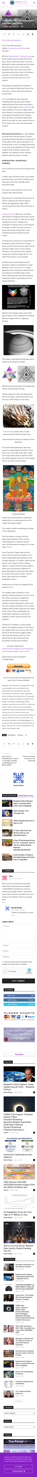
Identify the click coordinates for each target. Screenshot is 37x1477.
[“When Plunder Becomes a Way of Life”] (7, 823)
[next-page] (6, 865)
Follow (31, 1000)
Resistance (18, 17)
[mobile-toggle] (3, 3)
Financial (12, 17)
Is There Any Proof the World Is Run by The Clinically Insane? (22, 832)
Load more (19, 1401)
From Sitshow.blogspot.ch (11, 40)
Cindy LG (6, 1132)
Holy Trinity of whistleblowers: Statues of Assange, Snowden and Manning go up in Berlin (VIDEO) (10, 760)
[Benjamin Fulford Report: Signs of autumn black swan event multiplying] (7, 803)
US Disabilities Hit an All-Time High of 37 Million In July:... (18, 1213)
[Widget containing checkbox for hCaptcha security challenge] (17, 971)
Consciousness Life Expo (17, 48)
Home (3, 7)
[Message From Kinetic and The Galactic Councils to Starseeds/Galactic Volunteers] (9, 1341)
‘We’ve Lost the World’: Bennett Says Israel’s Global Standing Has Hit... (18, 1248)
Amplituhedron (18, 268)
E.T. (26, 735)
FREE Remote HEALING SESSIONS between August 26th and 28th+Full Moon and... (19, 1184)
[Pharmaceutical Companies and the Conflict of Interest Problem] (9, 1353)
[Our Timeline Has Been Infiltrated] (9, 1394)
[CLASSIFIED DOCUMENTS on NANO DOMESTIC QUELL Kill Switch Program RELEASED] (9, 1287)
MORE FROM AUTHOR (26, 795)
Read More (19, 1054)
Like (32, 995)
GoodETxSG (27, 107)
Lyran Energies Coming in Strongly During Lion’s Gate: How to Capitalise (24, 857)
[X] (9, 34)
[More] (32, 34)
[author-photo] (18, 782)
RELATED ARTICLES (9, 795)
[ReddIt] (23, 34)
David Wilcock (11, 735)
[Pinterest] (14, 34)
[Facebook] (4, 34)
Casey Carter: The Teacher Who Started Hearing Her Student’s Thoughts (25, 1297)
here (8, 547)
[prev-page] (3, 865)
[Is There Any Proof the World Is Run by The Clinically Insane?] (7, 832)
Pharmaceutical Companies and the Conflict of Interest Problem (25, 1353)
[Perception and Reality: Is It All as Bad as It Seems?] (9, 1267)
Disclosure (9, 7)
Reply (3, 902)
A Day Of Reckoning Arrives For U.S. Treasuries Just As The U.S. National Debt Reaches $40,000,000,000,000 (24, 845)
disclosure (20, 735)
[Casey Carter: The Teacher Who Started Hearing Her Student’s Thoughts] (9, 1297)
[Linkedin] (28, 34)
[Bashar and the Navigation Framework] (9, 1374)
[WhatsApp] (18, 34)
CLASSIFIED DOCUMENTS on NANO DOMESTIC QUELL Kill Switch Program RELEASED (25, 1287)
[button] (34, 3)
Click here (6, 432)
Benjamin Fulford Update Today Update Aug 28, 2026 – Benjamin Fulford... (19, 1087)
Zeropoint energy (8, 214)
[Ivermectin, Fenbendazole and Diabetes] (19, 1144)
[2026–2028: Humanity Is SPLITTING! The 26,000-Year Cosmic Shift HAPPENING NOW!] (9, 1328)
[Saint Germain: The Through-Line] (7, 813)
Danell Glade (7, 26)
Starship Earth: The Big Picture (19, 56)
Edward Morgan (8, 1092)
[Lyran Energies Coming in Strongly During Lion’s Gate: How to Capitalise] (7, 857)
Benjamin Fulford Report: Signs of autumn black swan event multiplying (23, 803)
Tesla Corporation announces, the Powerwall (29, 758)
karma (11, 587)
